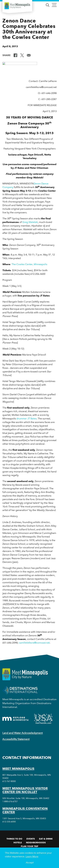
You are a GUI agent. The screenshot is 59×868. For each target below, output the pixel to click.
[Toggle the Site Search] (47, 5)
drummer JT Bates (26, 418)
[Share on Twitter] (22, 55)
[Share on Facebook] (15, 55)
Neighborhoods (36, 842)
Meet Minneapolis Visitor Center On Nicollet (25, 790)
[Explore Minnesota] (15, 719)
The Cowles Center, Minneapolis (29, 264)
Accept (29, 862)
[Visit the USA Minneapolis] (43, 719)
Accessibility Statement (15, 739)
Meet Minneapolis (18, 768)
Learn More (32, 856)
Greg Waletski (30, 222)
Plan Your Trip (29, 846)
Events (30, 839)
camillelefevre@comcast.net (34, 642)
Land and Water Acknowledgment (22, 732)
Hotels (17, 842)
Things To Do (14, 839)
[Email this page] (29, 55)
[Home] (17, 5)
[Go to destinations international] (20, 690)
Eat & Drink (46, 839)
